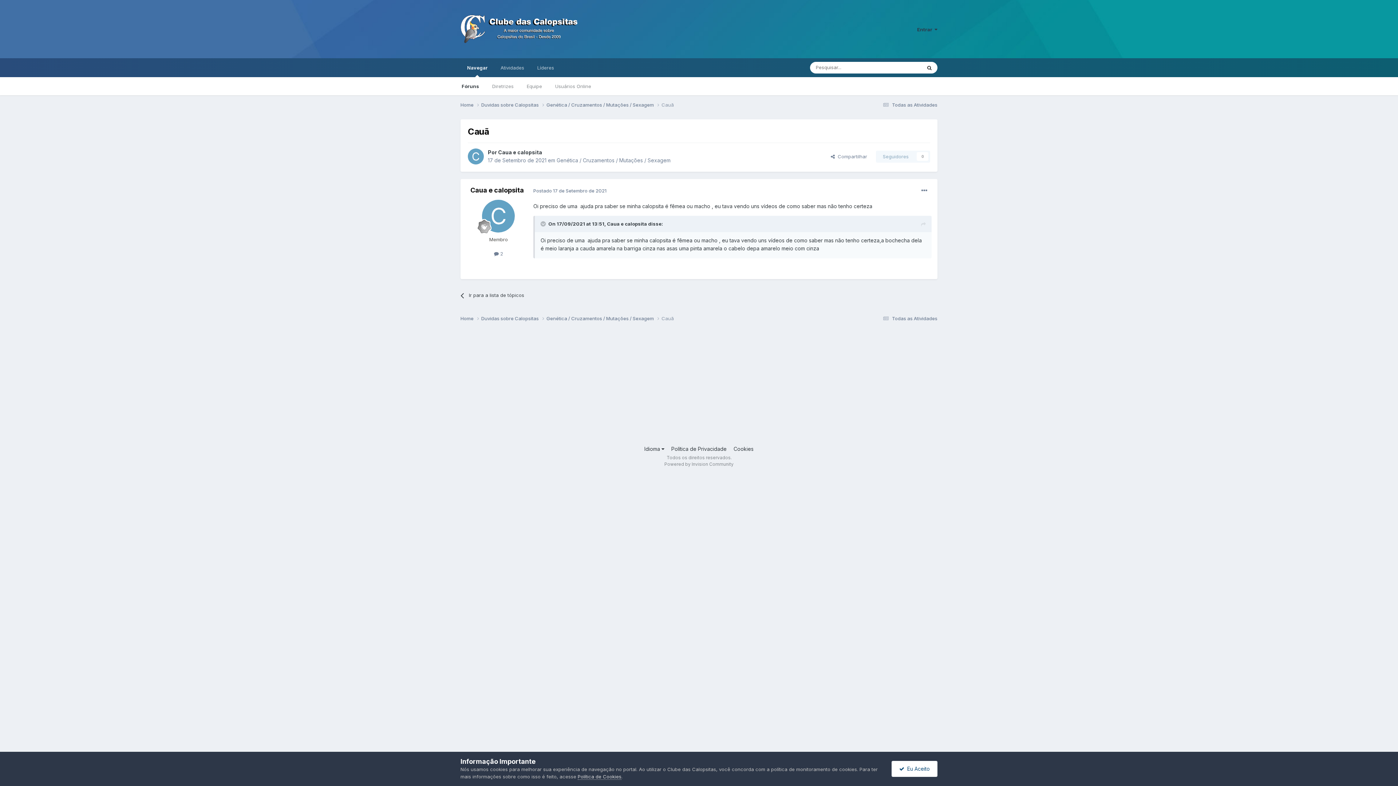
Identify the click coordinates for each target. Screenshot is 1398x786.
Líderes (545, 68)
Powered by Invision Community (699, 464)
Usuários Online (573, 86)
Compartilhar (851, 156)
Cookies (744, 449)
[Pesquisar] (929, 68)
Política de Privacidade (699, 449)
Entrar (926, 29)
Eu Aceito (917, 769)
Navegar (477, 68)
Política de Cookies (599, 776)
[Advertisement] (679, 387)
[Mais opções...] (924, 190)
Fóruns (470, 86)
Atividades (512, 68)
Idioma (653, 449)
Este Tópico (899, 67)
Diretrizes (503, 86)
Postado (570, 191)
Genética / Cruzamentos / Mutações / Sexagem (614, 160)
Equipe (534, 86)
